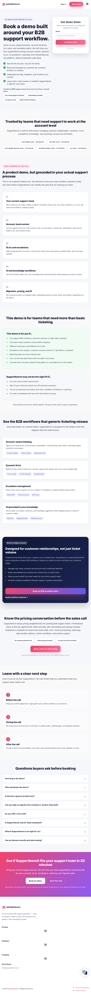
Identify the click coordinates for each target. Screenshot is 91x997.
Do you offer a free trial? (15, 814)
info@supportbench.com (10, 968)
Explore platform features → (16, 597)
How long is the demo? (15, 778)
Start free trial (56, 881)
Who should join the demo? (17, 787)
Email (58, 31)
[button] (87, 4)
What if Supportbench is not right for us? (22, 831)
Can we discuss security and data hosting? (23, 840)
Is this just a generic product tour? (20, 796)
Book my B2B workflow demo (45, 591)
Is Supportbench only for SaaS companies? (23, 823)
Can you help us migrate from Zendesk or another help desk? (31, 805)
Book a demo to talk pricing (45, 649)
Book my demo (35, 881)
